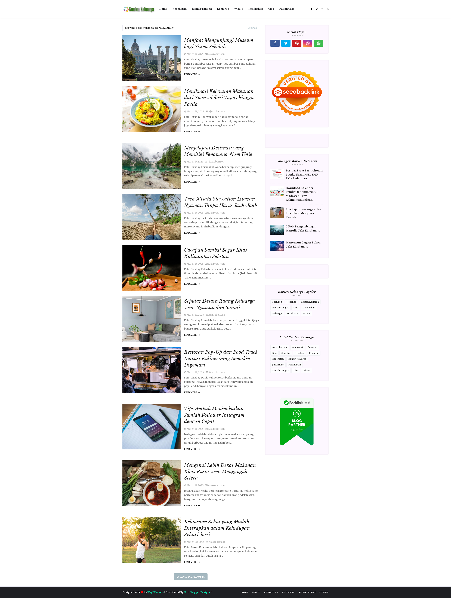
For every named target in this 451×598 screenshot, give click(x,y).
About (256, 592)
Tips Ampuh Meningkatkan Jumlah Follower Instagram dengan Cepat (214, 415)
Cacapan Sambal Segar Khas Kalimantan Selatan (215, 253)
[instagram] (322, 9)
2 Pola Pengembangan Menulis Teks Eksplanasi (303, 228)
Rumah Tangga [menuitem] (202, 8)
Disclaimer (288, 592)
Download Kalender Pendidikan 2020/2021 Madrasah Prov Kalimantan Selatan (302, 194)
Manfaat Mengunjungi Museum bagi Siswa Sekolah (218, 43)
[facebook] (311, 9)
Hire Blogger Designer (198, 592)
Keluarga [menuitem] (223, 8)
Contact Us (271, 592)
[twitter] (317, 9)
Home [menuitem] (163, 8)
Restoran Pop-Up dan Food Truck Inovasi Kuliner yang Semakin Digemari (221, 358)
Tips (295, 307)
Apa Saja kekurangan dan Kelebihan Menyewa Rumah (303, 213)
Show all (252, 27)
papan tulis (278, 364)
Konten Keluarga (310, 301)
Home (245, 592)
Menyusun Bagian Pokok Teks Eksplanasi (303, 244)
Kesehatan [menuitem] (179, 8)
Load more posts (192, 576)
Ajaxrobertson (216, 54)
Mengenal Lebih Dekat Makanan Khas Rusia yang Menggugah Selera (220, 471)
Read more (190, 74)
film (274, 353)
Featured (277, 301)
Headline (291, 301)
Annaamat (297, 347)
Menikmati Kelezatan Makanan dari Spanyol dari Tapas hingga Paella (219, 98)
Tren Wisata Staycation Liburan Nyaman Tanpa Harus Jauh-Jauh (220, 202)
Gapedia (285, 353)
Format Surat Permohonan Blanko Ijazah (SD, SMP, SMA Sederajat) (304, 174)
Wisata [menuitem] (238, 8)
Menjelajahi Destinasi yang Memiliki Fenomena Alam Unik (218, 151)
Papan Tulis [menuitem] (286, 8)
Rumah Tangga (280, 307)
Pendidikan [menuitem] (255, 8)
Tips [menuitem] (271, 8)
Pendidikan (309, 307)
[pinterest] (327, 9)
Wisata (306, 313)
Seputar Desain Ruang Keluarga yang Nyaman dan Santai (219, 304)
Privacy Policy (307, 592)
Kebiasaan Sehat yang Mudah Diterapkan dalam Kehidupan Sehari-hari (217, 528)
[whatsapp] (318, 43)
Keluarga (277, 313)
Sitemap (324, 592)
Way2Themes (155, 592)
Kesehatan (292, 313)
